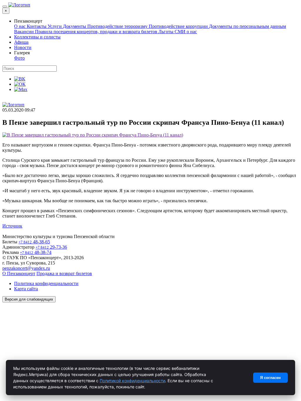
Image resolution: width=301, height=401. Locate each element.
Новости (22, 47)
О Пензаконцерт (18, 273)
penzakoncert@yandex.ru (26, 268)
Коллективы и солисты (37, 36)
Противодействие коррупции (179, 26)
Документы (75, 26)
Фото (19, 57)
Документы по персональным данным (247, 26)
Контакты (37, 26)
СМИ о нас (186, 31)
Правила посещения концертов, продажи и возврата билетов (96, 31)
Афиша (21, 42)
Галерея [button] (22, 52)
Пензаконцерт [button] (28, 20)
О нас (20, 26)
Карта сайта (26, 288)
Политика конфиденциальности (46, 283)
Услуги (55, 26)
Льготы (166, 31)
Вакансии (24, 31)
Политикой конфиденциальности (132, 380)
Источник (12, 225)
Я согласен (270, 377)
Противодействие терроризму (118, 26)
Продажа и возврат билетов (64, 273)
